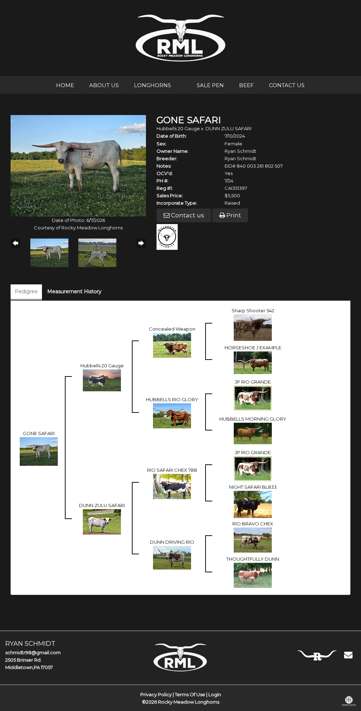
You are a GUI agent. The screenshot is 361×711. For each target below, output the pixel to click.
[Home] (180, 657)
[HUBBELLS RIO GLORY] (172, 415)
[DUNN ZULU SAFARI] (102, 521)
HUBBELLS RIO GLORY (172, 399)
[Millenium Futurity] (169, 236)
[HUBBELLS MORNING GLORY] (253, 433)
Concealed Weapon (172, 329)
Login (214, 694)
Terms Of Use (190, 694)
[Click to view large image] (78, 165)
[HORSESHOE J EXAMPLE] (253, 362)
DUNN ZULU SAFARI (228, 128)
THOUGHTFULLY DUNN (252, 559)
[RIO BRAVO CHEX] (253, 539)
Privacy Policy (156, 694)
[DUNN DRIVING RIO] (172, 557)
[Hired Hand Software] (349, 702)
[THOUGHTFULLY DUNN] (253, 575)
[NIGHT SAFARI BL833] (253, 504)
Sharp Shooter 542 (253, 310)
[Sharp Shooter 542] (253, 327)
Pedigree (26, 291)
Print (233, 215)
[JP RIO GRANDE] (253, 397)
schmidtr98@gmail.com (33, 652)
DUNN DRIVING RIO (172, 542)
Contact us (187, 215)
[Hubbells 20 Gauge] (102, 380)
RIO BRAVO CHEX (252, 523)
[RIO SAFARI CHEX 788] (172, 486)
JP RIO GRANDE (253, 382)
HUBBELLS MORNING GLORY (252, 419)
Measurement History (74, 291)
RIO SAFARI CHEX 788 (172, 470)
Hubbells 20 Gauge (178, 128)
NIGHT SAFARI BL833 (253, 487)
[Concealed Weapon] (172, 345)
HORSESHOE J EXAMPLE (253, 347)
